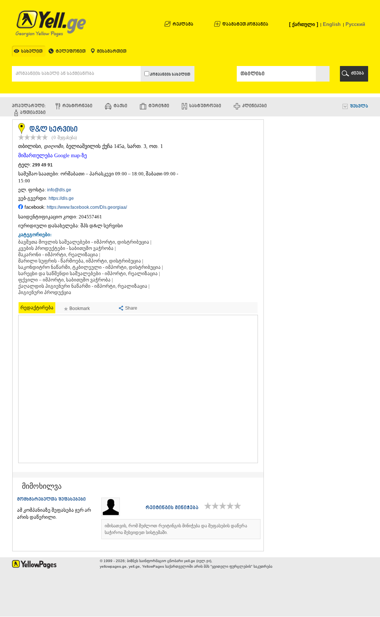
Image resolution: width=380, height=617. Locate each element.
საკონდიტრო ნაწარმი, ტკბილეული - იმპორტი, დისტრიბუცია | (90, 267)
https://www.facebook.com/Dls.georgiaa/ (87, 207)
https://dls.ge (61, 198)
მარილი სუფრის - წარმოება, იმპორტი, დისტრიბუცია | (80, 261)
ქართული (303, 24)
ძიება (357, 73)
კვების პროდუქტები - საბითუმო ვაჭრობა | (67, 248)
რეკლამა (183, 24)
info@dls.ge (59, 189)
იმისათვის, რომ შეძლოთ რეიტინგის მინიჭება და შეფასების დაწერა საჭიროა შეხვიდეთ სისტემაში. (176, 529)
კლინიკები (254, 106)
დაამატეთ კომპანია (245, 24)
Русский (355, 24)
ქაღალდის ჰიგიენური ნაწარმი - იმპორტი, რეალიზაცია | (84, 286)
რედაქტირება (36, 307)
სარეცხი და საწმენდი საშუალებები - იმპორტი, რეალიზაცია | (89, 273)
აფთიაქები (33, 112)
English (332, 24)
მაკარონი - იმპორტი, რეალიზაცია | (59, 254)
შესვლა (359, 106)
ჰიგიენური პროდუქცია (44, 292)
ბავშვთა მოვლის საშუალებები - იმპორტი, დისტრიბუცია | (84, 242)
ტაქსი (120, 106)
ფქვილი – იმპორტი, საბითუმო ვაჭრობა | (65, 280)
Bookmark (79, 308)
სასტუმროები (205, 106)
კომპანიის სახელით (169, 74)
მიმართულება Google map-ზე (52, 155)
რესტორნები (77, 106)
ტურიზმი (158, 106)
